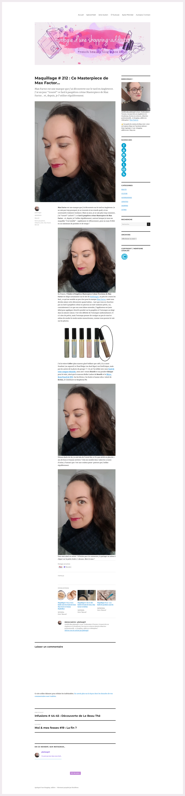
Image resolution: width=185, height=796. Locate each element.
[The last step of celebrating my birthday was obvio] (108, 765)
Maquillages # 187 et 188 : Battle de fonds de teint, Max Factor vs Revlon (86, 605)
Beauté (37, 218)
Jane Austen (103, 15)
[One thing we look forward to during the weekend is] (58, 765)
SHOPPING (124, 206)
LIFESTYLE (124, 201)
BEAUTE (124, 189)
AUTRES (124, 210)
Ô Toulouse (115, 15)
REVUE (37, 225)
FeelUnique (94, 297)
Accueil (81, 15)
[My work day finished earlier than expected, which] (91, 765)
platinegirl (38, 212)
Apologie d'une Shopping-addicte (45, 787)
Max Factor (101, 299)
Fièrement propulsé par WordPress (68, 787)
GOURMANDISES (126, 197)
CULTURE (124, 193)
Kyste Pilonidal (127, 15)
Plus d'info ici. (134, 120)
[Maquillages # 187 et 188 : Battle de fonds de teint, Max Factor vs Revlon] (87, 595)
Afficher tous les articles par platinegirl (76, 630)
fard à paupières (40, 221)
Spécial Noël (91, 15)
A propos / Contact (143, 15)
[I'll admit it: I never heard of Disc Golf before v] (42, 765)
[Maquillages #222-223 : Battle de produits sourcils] (106, 595)
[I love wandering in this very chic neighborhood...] (75, 765)
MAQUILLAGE (39, 223)
